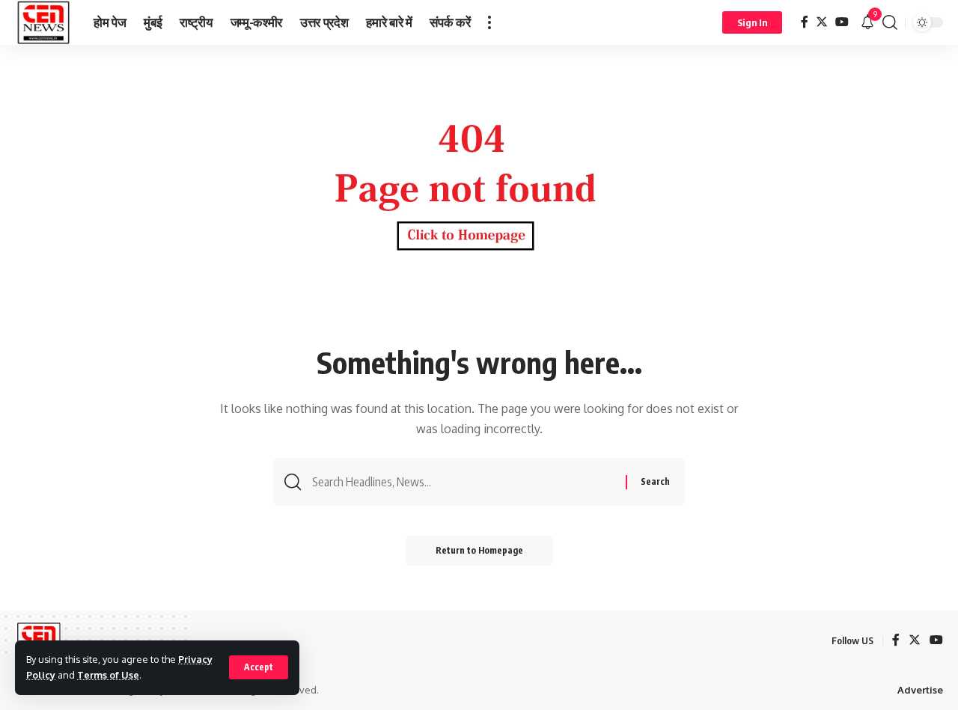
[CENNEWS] (42, 22)
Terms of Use (108, 675)
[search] (889, 22)
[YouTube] (842, 22)
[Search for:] (463, 482)
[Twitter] (822, 22)
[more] (489, 22)
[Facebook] (804, 22)
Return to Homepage (479, 550)
